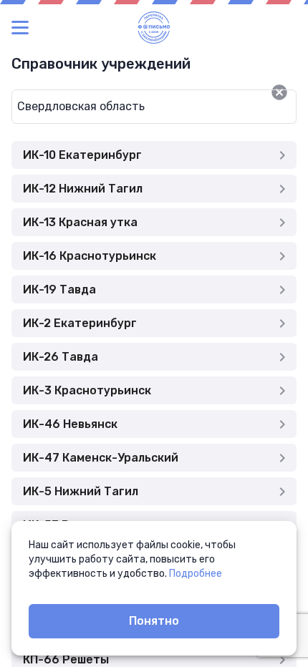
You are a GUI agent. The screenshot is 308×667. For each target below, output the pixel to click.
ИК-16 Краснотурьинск (89, 256)
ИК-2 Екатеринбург (80, 323)
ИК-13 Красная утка (80, 222)
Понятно (154, 621)
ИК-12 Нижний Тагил (83, 188)
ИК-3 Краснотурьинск (87, 390)
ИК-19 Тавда (59, 289)
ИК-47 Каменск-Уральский (100, 457)
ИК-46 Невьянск (70, 424)
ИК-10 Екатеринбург (82, 155)
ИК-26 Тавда (60, 357)
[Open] (296, 92)
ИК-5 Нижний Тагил (80, 491)
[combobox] (130, 106)
